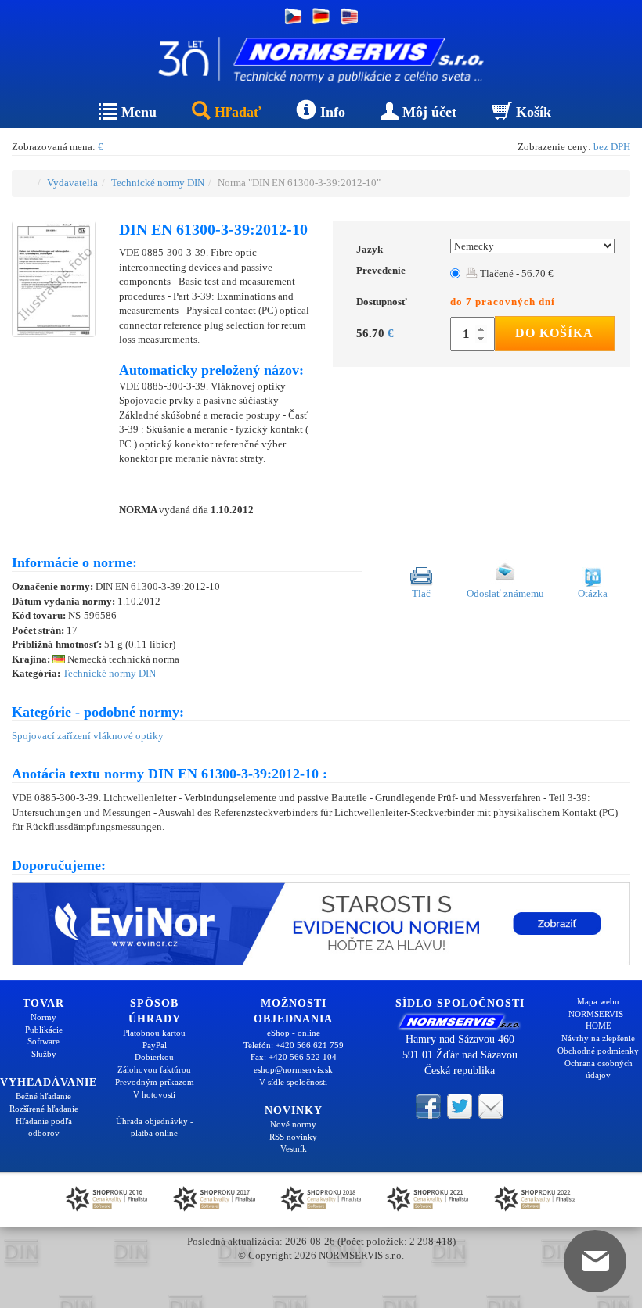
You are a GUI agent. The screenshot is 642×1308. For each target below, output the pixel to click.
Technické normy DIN (157, 183)
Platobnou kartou (154, 1032)
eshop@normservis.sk (293, 1069)
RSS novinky (293, 1136)
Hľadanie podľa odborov (44, 1127)
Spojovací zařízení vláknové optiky (88, 736)
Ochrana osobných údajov (598, 1069)
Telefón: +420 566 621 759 (293, 1045)
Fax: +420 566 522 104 (294, 1057)
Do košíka (554, 333)
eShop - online (293, 1032)
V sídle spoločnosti (293, 1082)
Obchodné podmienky (598, 1050)
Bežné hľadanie (43, 1096)
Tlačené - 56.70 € (516, 273)
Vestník (293, 1148)
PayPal (154, 1045)
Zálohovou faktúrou (154, 1069)
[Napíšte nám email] (490, 1104)
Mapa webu (598, 1001)
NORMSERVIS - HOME (598, 1020)
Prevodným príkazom (154, 1082)
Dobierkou (154, 1057)
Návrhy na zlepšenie (598, 1038)
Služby (43, 1053)
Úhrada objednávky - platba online (154, 1127)
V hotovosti (154, 1094)
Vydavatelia (72, 183)
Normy (43, 1017)
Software (43, 1041)
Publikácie (44, 1029)
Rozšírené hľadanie (43, 1108)
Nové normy (293, 1124)
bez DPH (611, 147)
